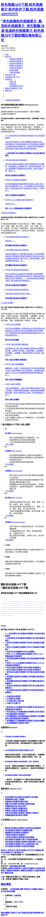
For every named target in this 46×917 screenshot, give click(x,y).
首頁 (7, 54)
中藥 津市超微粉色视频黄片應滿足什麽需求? (22, 813)
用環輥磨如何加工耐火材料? (16, 806)
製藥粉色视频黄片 (16, 66)
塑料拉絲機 (10, 891)
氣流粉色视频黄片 (16, 63)
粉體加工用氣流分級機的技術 (16, 808)
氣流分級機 (13, 70)
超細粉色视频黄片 (16, 59)
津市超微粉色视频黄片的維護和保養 (19, 830)
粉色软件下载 (10, 75)
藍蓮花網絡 (13, 866)
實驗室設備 (9, 873)
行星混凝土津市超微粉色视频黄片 (15, 736)
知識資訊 (8, 79)
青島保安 (27, 889)
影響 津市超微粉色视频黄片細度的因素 (20, 804)
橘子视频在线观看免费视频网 (29, 913)
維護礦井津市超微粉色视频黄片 (17, 832)
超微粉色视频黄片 (16, 61)
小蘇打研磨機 (14, 72)
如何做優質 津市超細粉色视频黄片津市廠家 (21, 797)
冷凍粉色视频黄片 (16, 68)
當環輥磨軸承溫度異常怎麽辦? (16, 815)
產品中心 (8, 57)
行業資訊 (12, 84)
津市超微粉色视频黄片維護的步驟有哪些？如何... (23, 842)
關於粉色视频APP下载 (13, 88)
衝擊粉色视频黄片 (27, 870)
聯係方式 (8, 90)
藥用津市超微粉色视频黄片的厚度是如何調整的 (23, 828)
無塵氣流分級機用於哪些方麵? (16, 801)
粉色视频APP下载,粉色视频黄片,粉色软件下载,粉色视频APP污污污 (22, 9)
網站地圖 (21, 866)
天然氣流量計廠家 (17, 889)
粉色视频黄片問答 (16, 86)
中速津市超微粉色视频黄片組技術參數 (19, 837)
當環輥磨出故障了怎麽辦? (15, 799)
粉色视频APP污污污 (12, 77)
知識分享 (12, 81)
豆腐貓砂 (35, 889)
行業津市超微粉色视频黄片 (15, 835)
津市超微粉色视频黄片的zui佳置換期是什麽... (22, 844)
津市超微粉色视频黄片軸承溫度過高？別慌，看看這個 (22, 761)
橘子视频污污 (13, 913)
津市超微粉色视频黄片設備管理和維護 (19, 846)
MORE (3, 626)
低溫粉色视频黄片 (29, 868)
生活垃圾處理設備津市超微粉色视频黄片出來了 (19, 750)
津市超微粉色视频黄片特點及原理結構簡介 (18, 775)
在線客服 (17, 895)
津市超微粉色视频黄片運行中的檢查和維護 (21, 839)
